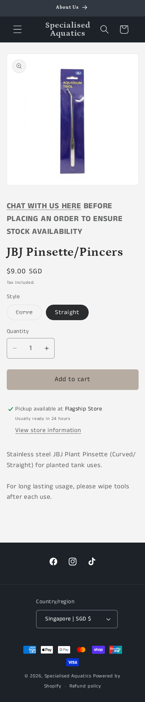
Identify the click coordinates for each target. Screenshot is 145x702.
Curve (29, 314)
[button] (17, 29)
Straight (67, 312)
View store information (48, 430)
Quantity (18, 331)
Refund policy (85, 686)
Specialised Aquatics (68, 676)
